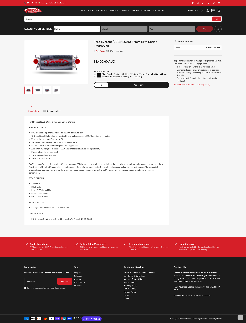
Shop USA (135, 10)
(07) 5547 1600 (32, 3)
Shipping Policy (53, 111)
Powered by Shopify (215, 319)
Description (33, 111)
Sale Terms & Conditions (134, 276)
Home (83, 10)
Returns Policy (130, 289)
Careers (127, 298)
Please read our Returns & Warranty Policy (192, 84)
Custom (77, 279)
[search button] (216, 19)
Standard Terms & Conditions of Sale (139, 273)
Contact (161, 10)
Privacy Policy (130, 292)
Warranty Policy (130, 282)
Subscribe (64, 281)
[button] (202, 10)
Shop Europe (145, 10)
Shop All (91, 10)
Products (113, 10)
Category (124, 10)
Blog (154, 10)
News (126, 295)
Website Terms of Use (133, 279)
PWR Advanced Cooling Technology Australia (191, 319)
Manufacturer (100, 10)
